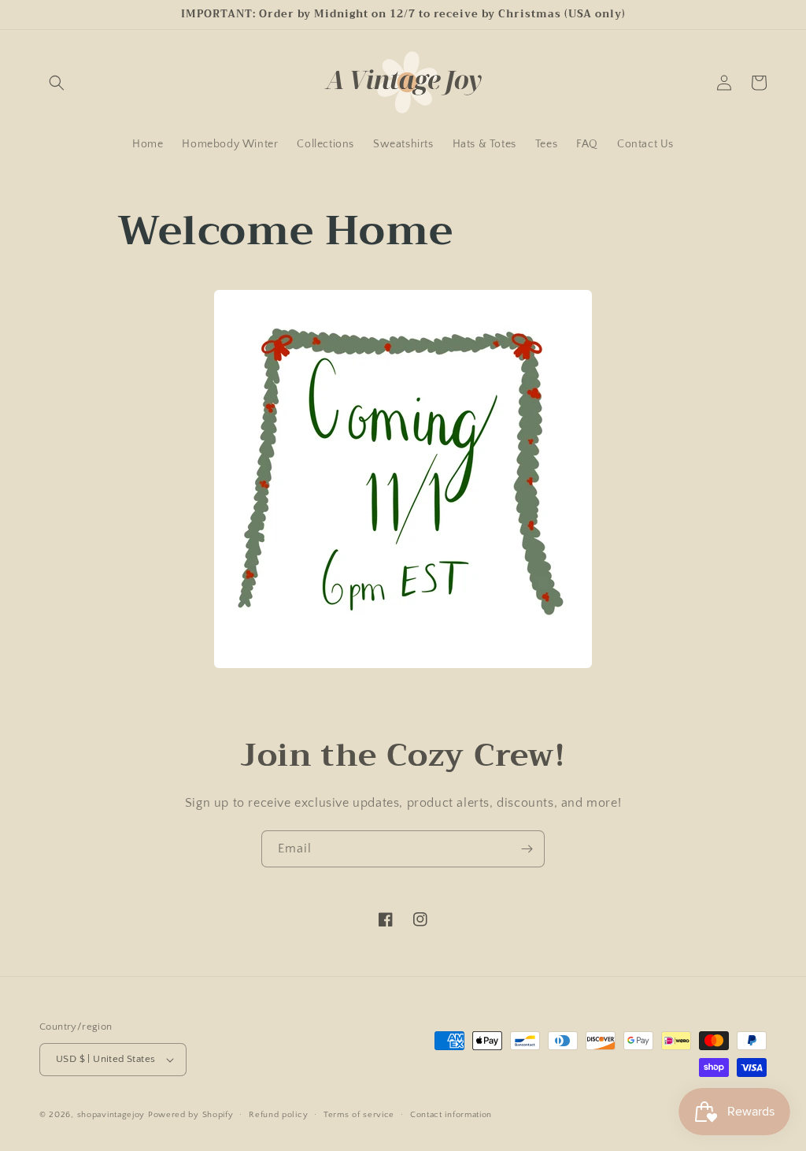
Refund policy (278, 1114)
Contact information (451, 1114)
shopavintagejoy (111, 1114)
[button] (56, 82)
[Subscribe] (526, 848)
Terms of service (359, 1114)
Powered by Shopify (191, 1114)
